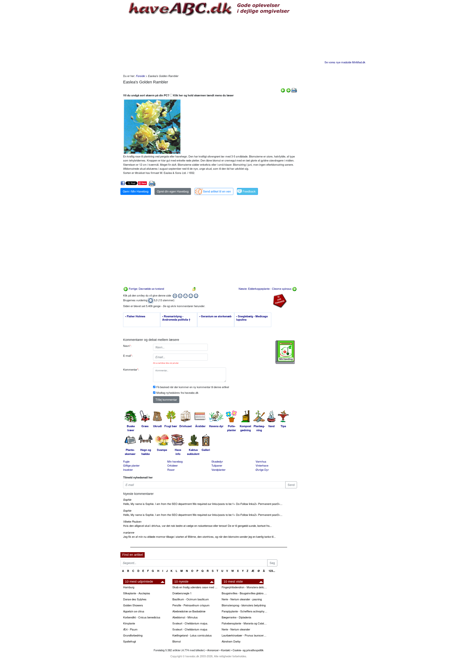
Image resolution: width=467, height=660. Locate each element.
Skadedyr (217, 461)
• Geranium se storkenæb (215, 316)
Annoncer (213, 650)
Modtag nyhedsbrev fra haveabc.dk (177, 393)
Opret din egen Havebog (173, 191)
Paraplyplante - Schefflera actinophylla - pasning (244, 611)
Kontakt (225, 650)
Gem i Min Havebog (135, 191)
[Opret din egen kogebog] (285, 352)
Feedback (249, 191)
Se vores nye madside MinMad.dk (345, 62)
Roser (171, 470)
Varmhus (261, 461)
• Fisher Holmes (135, 316)
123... (272, 571)
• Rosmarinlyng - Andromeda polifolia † (176, 318)
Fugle (126, 461)
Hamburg (128, 587)
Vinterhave (262, 465)
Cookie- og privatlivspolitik (248, 650)
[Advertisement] (210, 44)
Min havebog (175, 461)
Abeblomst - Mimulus (185, 617)
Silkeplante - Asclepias (136, 593)
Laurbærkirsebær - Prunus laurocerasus (244, 635)
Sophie (127, 499)
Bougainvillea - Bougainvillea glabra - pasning (244, 593)
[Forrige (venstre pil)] (283, 90)
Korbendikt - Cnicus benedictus (141, 617)
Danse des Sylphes (134, 599)
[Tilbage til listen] (194, 288)
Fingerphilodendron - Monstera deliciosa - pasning (244, 587)
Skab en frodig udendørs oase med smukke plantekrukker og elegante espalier (195, 587)
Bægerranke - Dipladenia (236, 617)
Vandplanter (218, 470)
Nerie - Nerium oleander (236, 629)
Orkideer (172, 465)
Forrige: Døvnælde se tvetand (146, 288)
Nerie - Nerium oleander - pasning (242, 599)
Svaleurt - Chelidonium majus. (190, 623)
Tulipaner (216, 465)
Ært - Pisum (130, 629)
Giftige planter (131, 465)
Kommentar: (131, 369)
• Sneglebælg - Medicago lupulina (252, 318)
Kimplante (129, 623)
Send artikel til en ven (217, 191)
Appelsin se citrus (133, 611)
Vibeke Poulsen (132, 521)
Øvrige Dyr (262, 470)
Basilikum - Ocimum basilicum (190, 599)
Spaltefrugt (129, 641)
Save (144, 183)
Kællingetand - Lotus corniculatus (192, 635)
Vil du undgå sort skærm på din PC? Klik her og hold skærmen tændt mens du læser (178, 95)
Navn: (127, 346)
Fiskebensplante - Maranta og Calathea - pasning (244, 623)
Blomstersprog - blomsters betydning (244, 605)
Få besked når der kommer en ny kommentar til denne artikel (192, 387)
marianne (128, 532)
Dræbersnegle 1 (182, 593)
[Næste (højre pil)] (288, 90)
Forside (140, 76)
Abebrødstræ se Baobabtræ (188, 611)
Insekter (128, 470)
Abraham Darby (231, 641)
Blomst (176, 641)
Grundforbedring (132, 635)
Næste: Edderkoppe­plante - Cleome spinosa (265, 288)
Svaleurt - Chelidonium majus (189, 629)
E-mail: (128, 355)
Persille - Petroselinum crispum (191, 605)
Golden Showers (133, 605)
